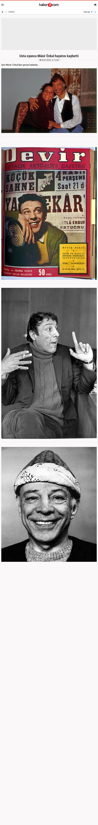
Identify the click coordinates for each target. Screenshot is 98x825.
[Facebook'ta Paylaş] (91, 12)
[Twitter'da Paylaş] (95, 12)
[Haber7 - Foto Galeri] (49, 4)
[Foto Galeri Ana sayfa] (2, 12)
